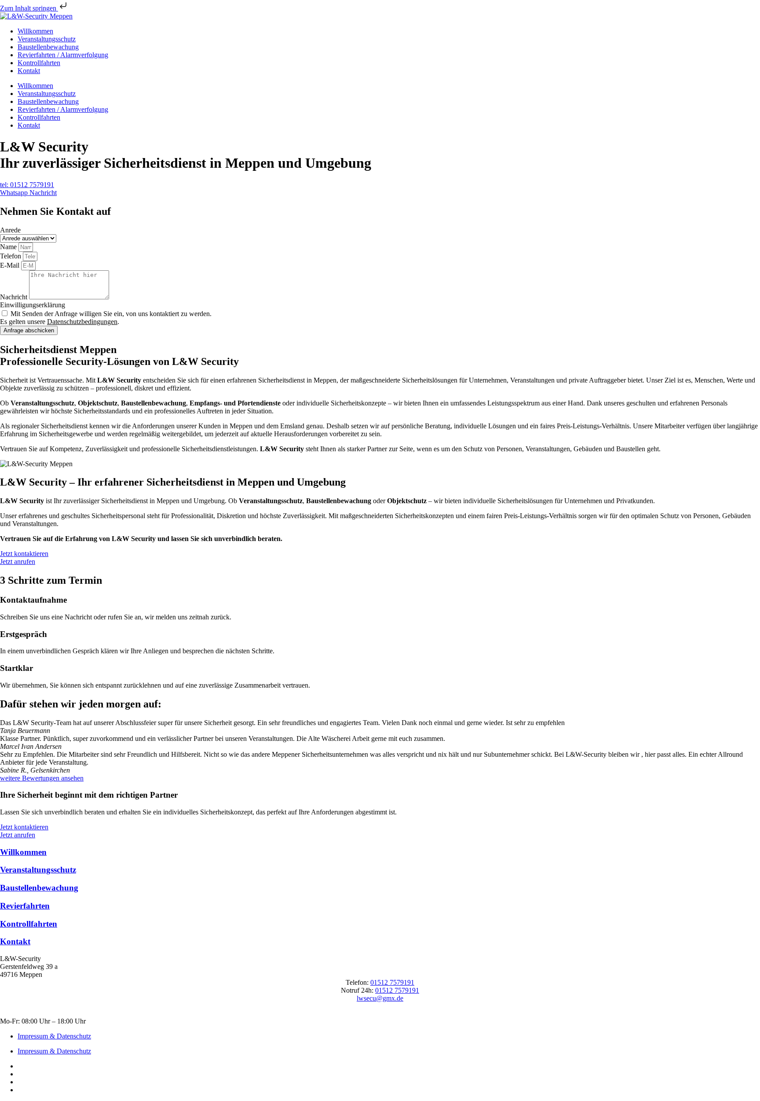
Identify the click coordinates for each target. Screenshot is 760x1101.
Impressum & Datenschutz (54, 1036)
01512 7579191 (392, 982)
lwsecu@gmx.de (380, 998)
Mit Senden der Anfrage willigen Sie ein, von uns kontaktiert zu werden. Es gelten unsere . (106, 317)
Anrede (10, 230)
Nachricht (14, 297)
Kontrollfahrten (39, 62)
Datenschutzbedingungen (82, 321)
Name (9, 246)
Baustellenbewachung (48, 47)
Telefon (11, 256)
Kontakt (29, 70)
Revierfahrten (25, 905)
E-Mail (10, 265)
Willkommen (35, 31)
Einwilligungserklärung (32, 305)
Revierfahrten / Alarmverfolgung (63, 55)
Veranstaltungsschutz (47, 39)
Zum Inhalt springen (29, 8)
